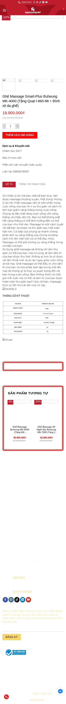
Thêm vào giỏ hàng (20, 135)
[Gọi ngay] (6, 697)
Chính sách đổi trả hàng (16, 678)
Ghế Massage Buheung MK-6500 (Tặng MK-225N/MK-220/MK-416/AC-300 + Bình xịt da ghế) (19, 430)
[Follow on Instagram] (37, 2)
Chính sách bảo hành (16, 668)
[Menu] (4, 10)
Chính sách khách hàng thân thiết (49, 679)
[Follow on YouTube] (46, 2)
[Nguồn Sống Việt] (33, 557)
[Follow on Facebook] (34, 2)
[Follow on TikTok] (40, 2)
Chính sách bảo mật (50, 668)
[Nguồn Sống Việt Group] (33, 10)
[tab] (9, 184)
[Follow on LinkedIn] (43, 2)
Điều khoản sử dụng (16, 673)
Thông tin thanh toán (32, 184)
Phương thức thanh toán (49, 673)
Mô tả (9, 184)
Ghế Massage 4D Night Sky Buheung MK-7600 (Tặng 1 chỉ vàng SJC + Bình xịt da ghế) (46, 430)
